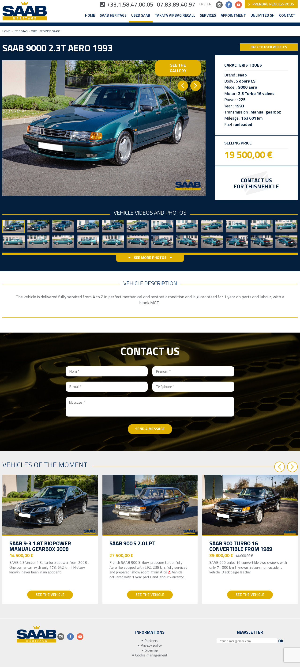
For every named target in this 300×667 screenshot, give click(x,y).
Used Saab (140, 15)
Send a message (150, 429)
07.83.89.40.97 (176, 4)
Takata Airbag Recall (175, 15)
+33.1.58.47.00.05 (130, 4)
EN (209, 4)
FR (201, 4)
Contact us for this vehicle (256, 183)
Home (90, 15)
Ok (280, 641)
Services (208, 15)
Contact (287, 15)
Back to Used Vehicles (269, 46)
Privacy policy (151, 645)
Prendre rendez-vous (272, 4)
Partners (151, 640)
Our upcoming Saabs (45, 31)
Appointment (233, 15)
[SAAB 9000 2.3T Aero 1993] (104, 128)
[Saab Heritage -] (24, 12)
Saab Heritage (113, 15)
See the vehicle (50, 594)
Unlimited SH (262, 15)
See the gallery (178, 68)
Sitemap (151, 650)
